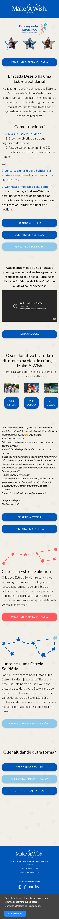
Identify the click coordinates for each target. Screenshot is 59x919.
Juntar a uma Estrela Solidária (29, 723)
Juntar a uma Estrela (29, 234)
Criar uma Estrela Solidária (29, 62)
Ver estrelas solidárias (29, 246)
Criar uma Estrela (29, 222)
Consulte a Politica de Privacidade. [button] (23, 905)
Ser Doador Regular (29, 767)
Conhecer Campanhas (29, 790)
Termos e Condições (29, 868)
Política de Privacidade (29, 872)
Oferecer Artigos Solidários (29, 779)
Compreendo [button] (15, 913)
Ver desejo (11, 402)
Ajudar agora (29, 334)
